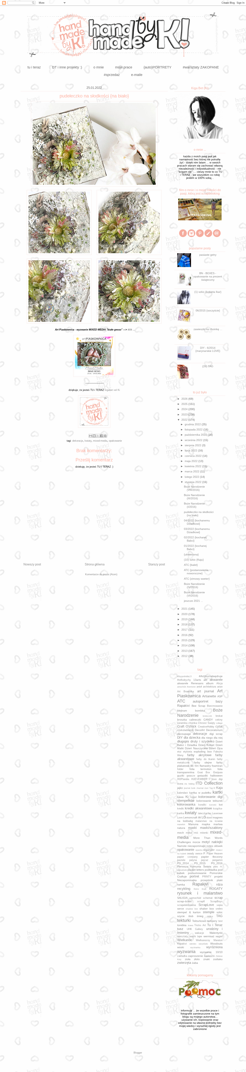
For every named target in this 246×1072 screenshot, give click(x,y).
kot (221, 804)
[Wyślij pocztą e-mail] (90, 436)
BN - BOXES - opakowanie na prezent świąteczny (208, 276)
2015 (184, 640)
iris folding (189, 784)
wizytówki (203, 944)
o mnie (98, 67)
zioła (187, 959)
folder (180, 769)
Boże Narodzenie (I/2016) (194, 505)
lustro (209, 817)
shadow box (192, 909)
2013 (184, 650)
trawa (190, 925)
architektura (209, 686)
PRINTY (206, 876)
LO (204, 817)
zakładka (182, 956)
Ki (186, 797)
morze (196, 842)
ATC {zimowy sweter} (197, 578)
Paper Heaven (215, 853)
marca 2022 (192, 471)
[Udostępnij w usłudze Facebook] (101, 436)
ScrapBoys (216, 901)
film (197, 766)
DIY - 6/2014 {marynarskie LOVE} (207, 349)
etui (179, 751)
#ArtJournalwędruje (211, 676)
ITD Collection (209, 783)
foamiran (217, 765)
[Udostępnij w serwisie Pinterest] (105, 436)
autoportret (200, 701)
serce (180, 908)
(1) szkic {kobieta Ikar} (207, 291)
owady (190, 853)
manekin (181, 824)
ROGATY (216, 889)
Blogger (138, 1052)
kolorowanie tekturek (209, 800)
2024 (184, 409)
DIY (180, 737)
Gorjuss (218, 772)
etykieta (187, 751)
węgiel (219, 936)
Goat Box (203, 772)
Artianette (209, 696)
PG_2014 (183, 863)
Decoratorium (214, 730)
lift (199, 817)
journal (187, 788)
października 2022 (196, 434)
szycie (181, 916)
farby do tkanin (205, 759)
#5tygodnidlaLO (184, 676)
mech (180, 832)
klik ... (131, 329)
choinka (192, 723)
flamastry (205, 765)
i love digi (216, 779)
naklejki (217, 842)
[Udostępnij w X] (98, 436)
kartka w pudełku (200, 792)
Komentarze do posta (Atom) (101, 574)
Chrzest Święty (206, 723)
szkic (220, 912)
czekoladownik (185, 730)
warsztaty (182, 936)
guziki (180, 775)
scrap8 (201, 901)
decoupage (184, 733)
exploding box (203, 751)
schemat (208, 898)
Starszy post (156, 564)
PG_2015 (200, 863)
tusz (180, 929)
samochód (195, 898)
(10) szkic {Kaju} (194, 559)
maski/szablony (211, 828)
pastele (181, 860)
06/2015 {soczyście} (208, 310)
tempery (212, 920)
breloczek (207, 716)
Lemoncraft (190, 817)
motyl (206, 842)
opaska (198, 850)
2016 (184, 635)
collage (219, 723)
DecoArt (200, 730)
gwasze (191, 775)
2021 (184, 608)
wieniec (192, 944)
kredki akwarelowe (198, 808)
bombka (200, 710)
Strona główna (95, 564)
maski (192, 828)
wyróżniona (214, 947)
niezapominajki (197, 845)
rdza (219, 884)
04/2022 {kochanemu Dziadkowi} (197, 522)
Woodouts (216, 943)
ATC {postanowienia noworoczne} (196, 571)
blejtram (182, 710)
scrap (218, 898)
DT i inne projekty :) (67, 67)
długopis (183, 741)
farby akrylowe (199, 755)
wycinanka (195, 947)
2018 (184, 624)
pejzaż (204, 860)
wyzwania (186, 951)
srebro (219, 908)
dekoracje (77, 440)
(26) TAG (207, 366)
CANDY (208, 719)
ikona (180, 783)
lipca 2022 (191, 450)
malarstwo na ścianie (209, 821)
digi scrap (216, 733)
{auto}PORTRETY (157, 67)
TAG (219, 916)
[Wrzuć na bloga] (94, 436)
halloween (216, 775)
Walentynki (216, 932)
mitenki (204, 832)
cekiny (219, 719)
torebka (181, 925)
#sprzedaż (112, 75)
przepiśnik (207, 880)
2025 (184, 403)
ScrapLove (206, 905)
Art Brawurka (185, 691)
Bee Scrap (198, 705)
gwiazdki (202, 775)
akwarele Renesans (190, 683)
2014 (184, 645)
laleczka (202, 813)
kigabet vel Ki (112, 390)
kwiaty (88, 440)
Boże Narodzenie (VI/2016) (194, 594)
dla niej (218, 737)
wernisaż (209, 936)
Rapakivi (200, 884)
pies (215, 866)
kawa (180, 796)
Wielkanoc (184, 940)
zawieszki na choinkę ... (208, 329)
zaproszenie (195, 955)
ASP (220, 696)
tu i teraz (34, 67)
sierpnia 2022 (193, 445)
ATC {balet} (191, 564)
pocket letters (196, 869)
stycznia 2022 (193, 482)
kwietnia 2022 (193, 466)
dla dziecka (192, 737)
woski (180, 947)
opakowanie (115, 440)
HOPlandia (183, 779)
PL (221, 867)
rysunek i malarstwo (200, 893)
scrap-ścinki (184, 901)
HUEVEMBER (199, 779)
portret (194, 876)
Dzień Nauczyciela (196, 748)
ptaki (220, 880)
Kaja (219, 788)
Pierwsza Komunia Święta (194, 866)
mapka (206, 824)
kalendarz (182, 793)
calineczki (195, 719)
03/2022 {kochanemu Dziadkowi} (197, 530)
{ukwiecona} (191, 554)
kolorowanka (186, 804)
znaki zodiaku (213, 959)
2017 (184, 629)
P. (204, 853)
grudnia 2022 (193, 424)
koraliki (202, 804)
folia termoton (200, 769)
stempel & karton (189, 912)
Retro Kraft (200, 889)
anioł (199, 686)
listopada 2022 (194, 429)
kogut (193, 797)
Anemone (191, 687)
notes (209, 845)
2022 (184, 419)
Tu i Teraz (215, 925)
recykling (183, 889)
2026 (184, 398)
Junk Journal (197, 788)
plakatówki (182, 870)
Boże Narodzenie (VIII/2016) (194, 488)
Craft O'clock (186, 726)
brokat (219, 716)
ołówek (218, 845)
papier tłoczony (212, 856)
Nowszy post (32, 564)
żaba (195, 962)
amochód (181, 687)
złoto (197, 959)
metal (189, 832)
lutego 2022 (192, 476)
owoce (198, 853)
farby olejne (203, 762)
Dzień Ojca (216, 748)
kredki (180, 808)
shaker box (206, 908)
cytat (219, 726)
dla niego (207, 737)
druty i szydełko (202, 741)
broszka (182, 719)
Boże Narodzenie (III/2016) (194, 497)
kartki (218, 792)
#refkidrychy (184, 680)
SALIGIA (182, 897)
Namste (182, 845)
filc (192, 765)
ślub (190, 916)
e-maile (136, 75)
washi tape (195, 936)
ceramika (182, 723)
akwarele (216, 680)
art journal (205, 691)
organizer (209, 849)
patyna (193, 860)
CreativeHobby (206, 726)
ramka (181, 884)
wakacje (199, 933)
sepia (220, 905)
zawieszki (209, 956)
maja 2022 (191, 461)
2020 (184, 614)
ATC (181, 701)
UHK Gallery (195, 929)
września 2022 (194, 440)
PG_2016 (217, 863)
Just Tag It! (209, 788)
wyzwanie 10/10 (211, 952)
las (209, 813)
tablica (210, 916)
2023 (184, 414)
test (220, 921)
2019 (184, 619)
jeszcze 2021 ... (193, 600)
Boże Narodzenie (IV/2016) (194, 585)
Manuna (193, 824)
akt (205, 679)
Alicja (219, 683)
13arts (197, 679)
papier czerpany (187, 857)
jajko (180, 787)
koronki (212, 805)
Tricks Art (200, 925)
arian (220, 686)
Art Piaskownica (200, 693)
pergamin (217, 860)
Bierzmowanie (215, 706)
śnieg (200, 916)
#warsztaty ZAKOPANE (201, 67)
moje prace (123, 67)
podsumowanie (197, 873)
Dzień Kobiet (206, 745)
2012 (184, 656)
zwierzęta (184, 963)
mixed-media (100, 440)
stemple (208, 912)
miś (196, 832)
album (210, 683)
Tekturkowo (199, 920)
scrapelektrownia (186, 905)
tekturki (184, 920)
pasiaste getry (207, 254)
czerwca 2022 (193, 455)
